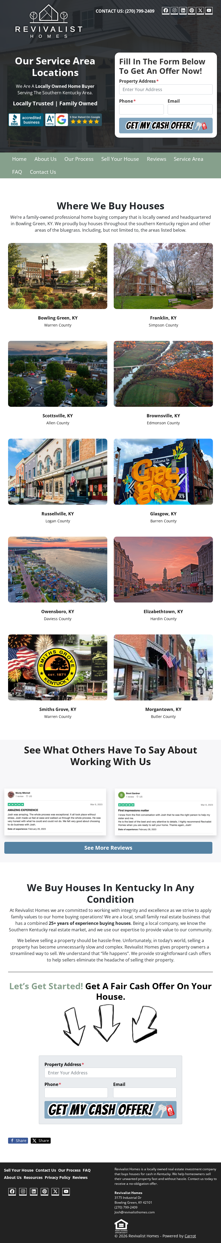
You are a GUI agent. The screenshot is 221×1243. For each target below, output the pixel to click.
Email (174, 101)
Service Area (188, 158)
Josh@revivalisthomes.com (135, 1212)
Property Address (139, 81)
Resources (33, 1177)
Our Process (79, 158)
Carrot (190, 1235)
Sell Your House (120, 158)
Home (19, 158)
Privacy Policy (57, 1177)
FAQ (17, 171)
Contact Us (43, 171)
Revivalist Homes (128, 1192)
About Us (45, 158)
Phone (127, 101)
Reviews (156, 158)
